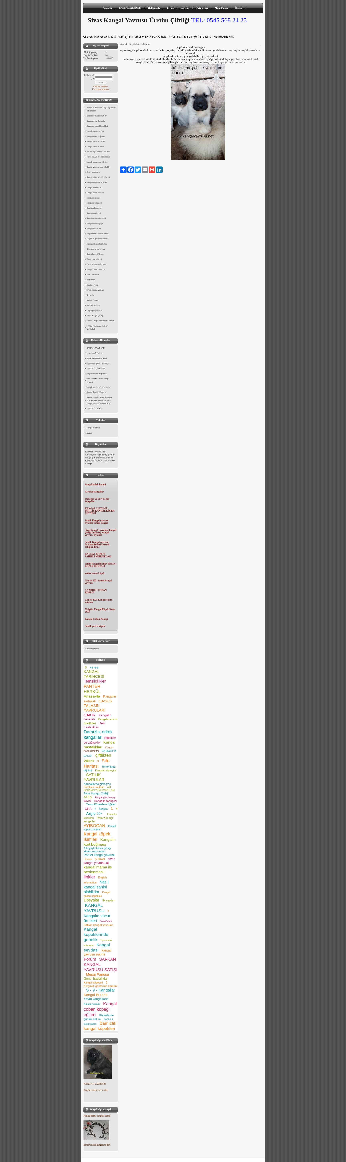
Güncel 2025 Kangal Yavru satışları (99, 601)
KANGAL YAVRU (94, 408)
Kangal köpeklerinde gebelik (97, 167)
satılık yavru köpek (95, 573)
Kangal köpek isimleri (95, 146)
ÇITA (88, 808)
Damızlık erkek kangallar (96, 116)
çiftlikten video (92, 649)
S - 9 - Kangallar (93, 305)
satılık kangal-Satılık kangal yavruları (97, 380)
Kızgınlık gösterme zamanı (97, 239)
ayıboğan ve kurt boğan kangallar (97, 500)
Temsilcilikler (95, 681)
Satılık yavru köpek (95, 626)
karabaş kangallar (94, 491)
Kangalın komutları (94, 208)
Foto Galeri (202, 8)
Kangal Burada (92, 300)
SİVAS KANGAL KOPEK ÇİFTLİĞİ (97, 327)
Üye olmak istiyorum (100, 89)
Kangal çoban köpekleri (95, 141)
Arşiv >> (95, 813)
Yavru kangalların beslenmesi (98, 157)
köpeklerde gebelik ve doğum (98, 363)
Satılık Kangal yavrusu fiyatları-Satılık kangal (97, 521)
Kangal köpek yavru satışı (95, 1090)
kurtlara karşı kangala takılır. (96, 1144)
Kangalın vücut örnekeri (96, 218)
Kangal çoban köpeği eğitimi (98, 177)
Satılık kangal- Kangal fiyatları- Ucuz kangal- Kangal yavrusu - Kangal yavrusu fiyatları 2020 (99, 400)
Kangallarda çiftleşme (95, 254)
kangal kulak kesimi (95, 484)
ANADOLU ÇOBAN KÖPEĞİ (96, 591)
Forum (170, 8)
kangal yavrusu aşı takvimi (97, 162)
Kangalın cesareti (93, 198)
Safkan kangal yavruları (99, 924)
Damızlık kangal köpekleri (97, 126)
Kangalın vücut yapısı (95, 223)
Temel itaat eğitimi (94, 259)
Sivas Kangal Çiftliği (95, 290)
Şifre (93, 79)
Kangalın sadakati (93, 228)
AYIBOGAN (94, 825)
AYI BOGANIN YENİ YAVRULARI (99, 789)
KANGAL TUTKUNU (95, 368)
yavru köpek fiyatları (94, 353)
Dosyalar (185, 8)
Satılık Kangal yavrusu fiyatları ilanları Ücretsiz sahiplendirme (97, 544)
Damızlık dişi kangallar (95, 121)
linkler (89, 433)
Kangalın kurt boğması (95, 136)
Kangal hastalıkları (94, 187)
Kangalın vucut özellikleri (96, 182)
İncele (88, 859)
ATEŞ (88, 797)
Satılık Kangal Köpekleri (96, 392)
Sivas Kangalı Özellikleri (96, 358)
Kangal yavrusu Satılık (95, 451)
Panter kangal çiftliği (94, 315)
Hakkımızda (154, 8)
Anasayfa (107, 8)
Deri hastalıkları (92, 275)
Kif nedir (90, 295)
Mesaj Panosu (221, 8)
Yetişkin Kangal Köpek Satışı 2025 (100, 610)
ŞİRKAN (100, 859)
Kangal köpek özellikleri (96, 269)
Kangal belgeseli (93, 428)
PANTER (92, 686)
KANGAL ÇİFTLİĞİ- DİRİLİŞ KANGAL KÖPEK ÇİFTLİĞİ (100, 511)
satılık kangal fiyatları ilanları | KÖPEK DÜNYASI (100, 564)
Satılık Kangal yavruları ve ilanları (100, 321)
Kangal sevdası (92, 285)
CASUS (105, 701)
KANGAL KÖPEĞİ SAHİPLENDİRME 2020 (98, 555)
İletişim (238, 8)
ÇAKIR (90, 715)
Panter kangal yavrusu (100, 855)
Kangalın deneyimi (94, 203)
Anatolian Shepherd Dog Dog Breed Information (101, 109)
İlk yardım (90, 280)
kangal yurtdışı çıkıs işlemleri (98, 387)
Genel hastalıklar (93, 172)
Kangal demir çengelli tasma (96, 1115)
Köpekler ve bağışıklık (95, 249)
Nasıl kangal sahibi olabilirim (98, 151)
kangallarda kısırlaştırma (96, 374)
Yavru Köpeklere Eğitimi (96, 264)
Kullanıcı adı (89, 75)
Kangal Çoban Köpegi (96, 619)
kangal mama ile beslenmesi (97, 234)
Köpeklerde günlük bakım (96, 244)
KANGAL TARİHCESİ (130, 8)
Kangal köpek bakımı (95, 192)
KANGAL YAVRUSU (95, 348)
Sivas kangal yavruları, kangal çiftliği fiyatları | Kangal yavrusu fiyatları (100, 532)
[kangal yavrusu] (97, 1078)
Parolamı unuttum (100, 86)
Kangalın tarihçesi (93, 213)
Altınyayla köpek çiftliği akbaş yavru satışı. (97, 850)
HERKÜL (92, 691)
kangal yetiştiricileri (94, 310)
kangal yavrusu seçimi (95, 131)
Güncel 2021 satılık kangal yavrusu (98, 581)
